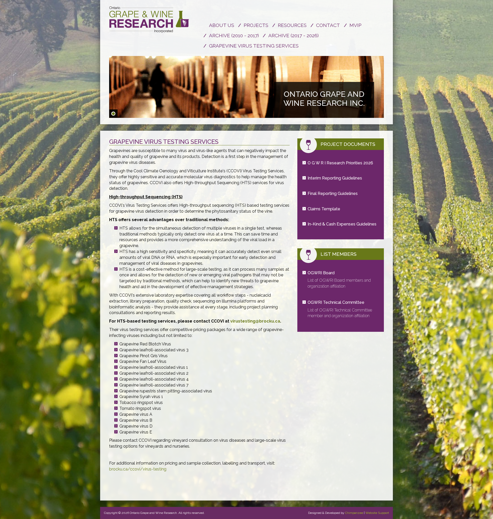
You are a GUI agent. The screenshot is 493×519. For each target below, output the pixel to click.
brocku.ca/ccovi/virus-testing (137, 469)
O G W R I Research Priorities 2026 (340, 163)
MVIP (355, 25)
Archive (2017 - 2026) (293, 35)
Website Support (377, 513)
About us (221, 25)
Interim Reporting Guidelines (335, 178)
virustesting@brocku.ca (255, 321)
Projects (256, 25)
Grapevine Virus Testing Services (254, 46)
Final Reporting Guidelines (333, 193)
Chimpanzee (354, 513)
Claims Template (324, 208)
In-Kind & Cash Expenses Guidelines (342, 224)
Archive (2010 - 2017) (234, 35)
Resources (292, 25)
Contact (328, 25)
